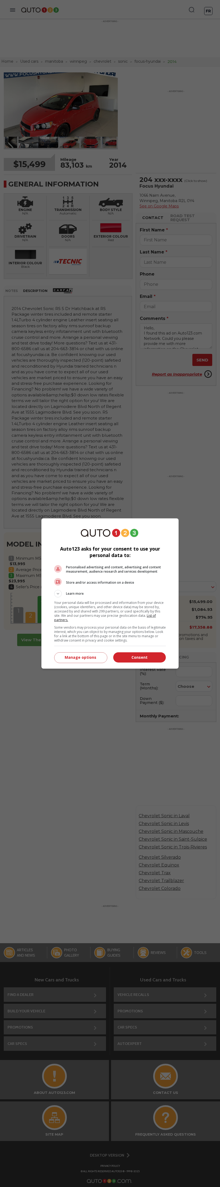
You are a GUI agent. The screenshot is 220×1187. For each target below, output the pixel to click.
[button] (110, 593)
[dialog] (110, 593)
